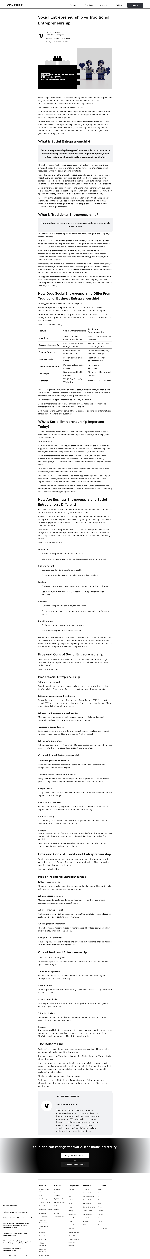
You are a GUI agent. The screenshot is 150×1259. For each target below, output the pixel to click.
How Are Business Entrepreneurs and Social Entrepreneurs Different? (17, 1242)
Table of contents (9, 1205)
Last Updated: (50, 42)
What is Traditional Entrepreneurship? (17, 1218)
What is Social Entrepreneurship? (15, 1212)
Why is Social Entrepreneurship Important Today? (15, 1234)
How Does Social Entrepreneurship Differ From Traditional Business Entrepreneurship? (16, 1225)
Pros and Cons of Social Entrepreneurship (12, 1250)
